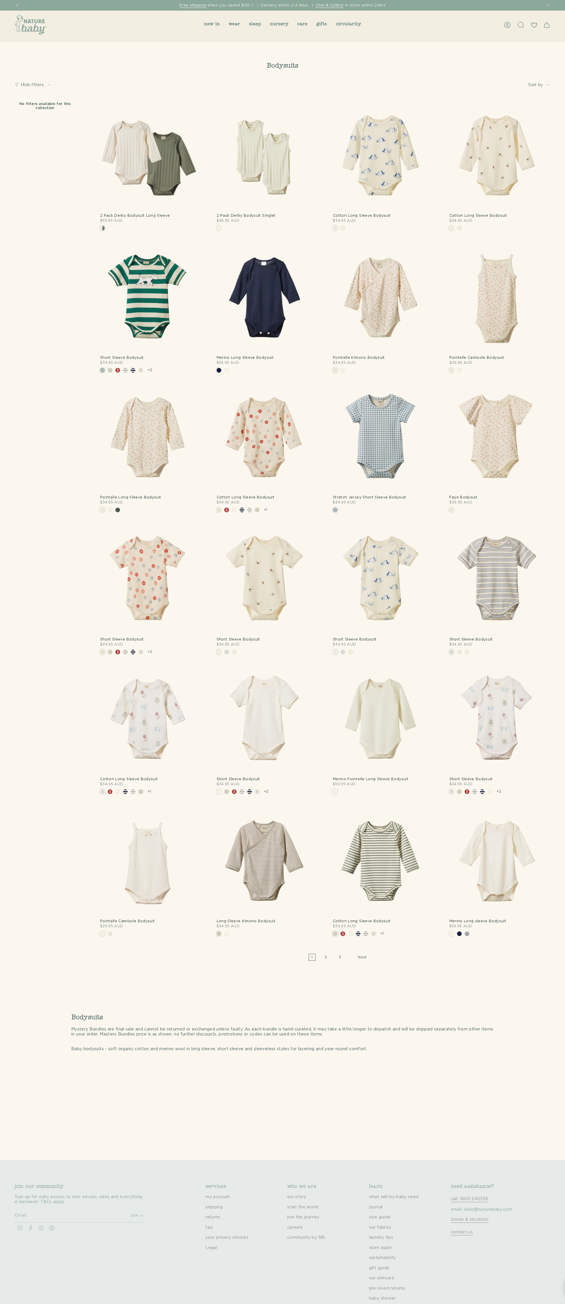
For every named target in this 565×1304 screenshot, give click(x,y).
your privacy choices (226, 1237)
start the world (302, 1207)
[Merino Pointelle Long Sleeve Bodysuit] (380, 720)
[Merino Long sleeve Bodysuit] (497, 862)
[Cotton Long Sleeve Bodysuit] (380, 157)
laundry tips (381, 1237)
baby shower (382, 1298)
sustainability (382, 1258)
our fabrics (380, 1227)
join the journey (303, 1217)
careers (295, 1227)
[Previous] (17, 5)
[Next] (547, 5)
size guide (379, 1217)
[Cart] (547, 25)
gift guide (379, 1268)
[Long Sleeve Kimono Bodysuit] (264, 862)
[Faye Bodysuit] (497, 438)
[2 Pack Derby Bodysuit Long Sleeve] (147, 157)
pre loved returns (387, 1288)
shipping (214, 1207)
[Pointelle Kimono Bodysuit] (380, 299)
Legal (211, 1248)
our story (296, 1197)
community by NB (306, 1237)
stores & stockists (469, 1220)
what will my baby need (394, 1197)
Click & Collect (329, 5)
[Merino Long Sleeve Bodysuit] (264, 299)
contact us (462, 1232)
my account (217, 1197)
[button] (212, 25)
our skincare (381, 1278)
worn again (380, 1248)
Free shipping (193, 5)
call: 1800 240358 (469, 1199)
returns (212, 1217)
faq (208, 1227)
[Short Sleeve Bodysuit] (147, 299)
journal (376, 1207)
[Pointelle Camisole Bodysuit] (497, 299)
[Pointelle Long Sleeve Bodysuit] (147, 438)
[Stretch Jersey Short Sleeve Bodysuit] (380, 438)
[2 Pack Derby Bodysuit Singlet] (264, 157)
